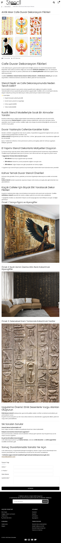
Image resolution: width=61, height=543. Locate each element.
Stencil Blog (8, 6)
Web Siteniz (5, 474)
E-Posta (4, 471)
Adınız (3, 467)
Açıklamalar (5, 478)
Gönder (30, 488)
